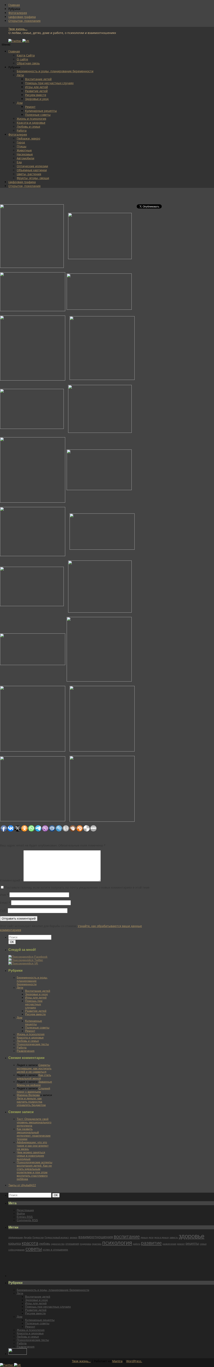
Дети (20, 75)
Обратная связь (28, 63)
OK (13, 942)
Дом (20, 103)
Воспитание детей (38, 79)
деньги (144, 1237)
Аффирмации (15, 1237)
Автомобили (25, 158)
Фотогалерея (17, 13)
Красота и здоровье (31, 123)
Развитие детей (36, 91)
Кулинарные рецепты (41, 111)
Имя (4, 895)
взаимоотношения (95, 1237)
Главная (14, 5)
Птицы (21, 146)
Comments (27, 1220)
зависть (173, 1237)
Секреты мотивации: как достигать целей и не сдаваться (34, 1068)
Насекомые (25, 154)
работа (136, 1244)
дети (151, 1237)
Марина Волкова (28, 1095)
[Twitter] (15, 41)
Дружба (28, 1237)
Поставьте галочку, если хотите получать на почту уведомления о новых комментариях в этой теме (77, 887)
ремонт (181, 1244)
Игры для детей (36, 87)
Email (5, 903)
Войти (21, 1213)
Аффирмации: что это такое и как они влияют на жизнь (32, 1146)
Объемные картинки (32, 170)
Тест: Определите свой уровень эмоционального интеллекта (34, 1122)
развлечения (169, 1244)
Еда (19, 162)
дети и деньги (161, 1237)
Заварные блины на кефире (34, 1083)
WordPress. (134, 1361)
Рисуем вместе (35, 95)
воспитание (127, 1236)
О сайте (22, 59)
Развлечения (25, 1050)
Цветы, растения (29, 174)
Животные (24, 150)
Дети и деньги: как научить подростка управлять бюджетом (31, 1102)
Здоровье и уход (36, 99)
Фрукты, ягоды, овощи (33, 178)
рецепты (192, 1243)
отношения (72, 1243)
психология (117, 1243)
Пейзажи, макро (28, 138)
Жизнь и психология (31, 119)
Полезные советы (38, 115)
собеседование (16, 1249)
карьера (14, 1243)
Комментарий (11, 880)
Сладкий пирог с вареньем (33, 1090)
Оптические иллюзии (32, 166)
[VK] (25, 41)
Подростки (38, 1237)
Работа (22, 130)
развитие (151, 1243)
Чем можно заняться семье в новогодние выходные (31, 1156)
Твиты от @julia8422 (22, 1185)
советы (33, 1249)
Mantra (117, 1361)
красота (30, 1243)
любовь (44, 1243)
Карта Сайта (26, 55)
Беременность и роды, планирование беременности (55, 71)
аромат (74, 1237)
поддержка (85, 1244)
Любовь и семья (28, 127)
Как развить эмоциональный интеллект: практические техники (34, 1134)
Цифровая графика (22, 17)
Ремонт (30, 107)
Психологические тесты (33, 1044)
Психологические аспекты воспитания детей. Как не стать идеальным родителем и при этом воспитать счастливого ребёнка (34, 1171)
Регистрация (25, 1210)
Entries (25, 1216)
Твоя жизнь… (81, 1361)
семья (203, 1244)
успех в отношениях (55, 1249)
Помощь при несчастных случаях (49, 83)
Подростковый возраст (57, 1237)
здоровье (191, 1236)
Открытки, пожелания (24, 21)
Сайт (3, 911)
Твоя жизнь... (17, 29)
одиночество (58, 1244)
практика (96, 1244)
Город (21, 142)
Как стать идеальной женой (34, 1076)
